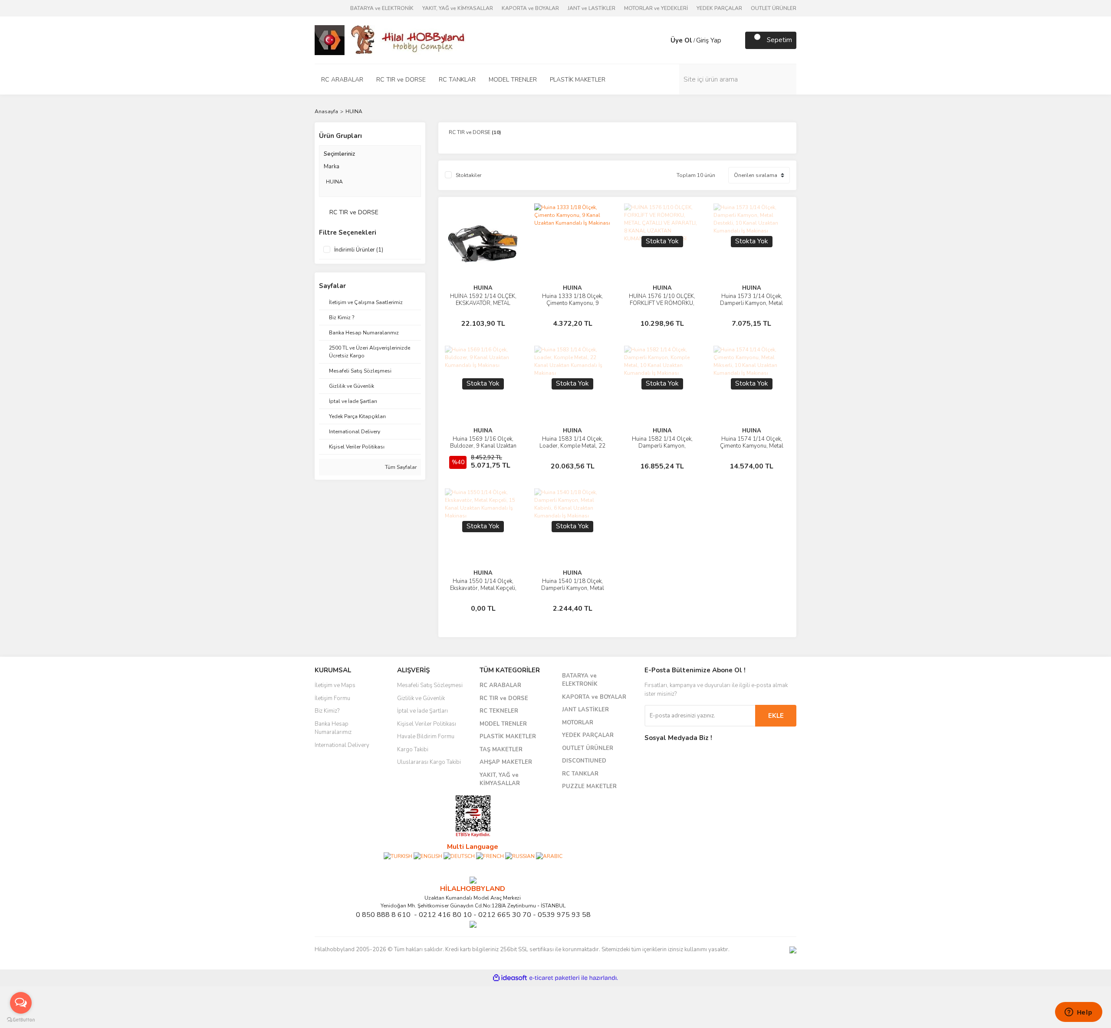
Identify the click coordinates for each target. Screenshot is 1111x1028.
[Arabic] (549, 855)
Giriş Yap (708, 40)
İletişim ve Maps (335, 685)
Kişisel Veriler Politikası (426, 724)
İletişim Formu (332, 698)
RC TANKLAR (580, 774)
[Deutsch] (459, 855)
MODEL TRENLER (503, 724)
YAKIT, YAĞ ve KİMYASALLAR (457, 8)
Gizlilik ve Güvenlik (421, 698)
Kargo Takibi (412, 749)
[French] (490, 855)
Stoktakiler (468, 175)
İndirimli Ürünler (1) (358, 250)
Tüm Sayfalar (400, 467)
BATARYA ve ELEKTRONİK (382, 8)
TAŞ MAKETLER (501, 749)
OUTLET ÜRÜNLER (773, 8)
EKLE (776, 715)
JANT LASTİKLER (585, 710)
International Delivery (342, 745)
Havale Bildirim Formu (425, 736)
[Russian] (520, 855)
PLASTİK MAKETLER (508, 736)
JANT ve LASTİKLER (591, 8)
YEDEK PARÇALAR (719, 8)
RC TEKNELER (499, 711)
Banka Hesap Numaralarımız (333, 728)
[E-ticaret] (554, 978)
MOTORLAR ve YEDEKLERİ (656, 8)
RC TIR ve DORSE (504, 698)
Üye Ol (681, 40)
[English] (428, 855)
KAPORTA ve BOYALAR (530, 8)
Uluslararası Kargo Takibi (429, 762)
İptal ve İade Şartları (422, 711)
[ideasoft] (510, 978)
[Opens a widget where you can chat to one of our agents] (1078, 1013)
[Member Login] (661, 40)
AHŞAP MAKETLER (506, 762)
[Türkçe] (398, 855)
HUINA (353, 111)
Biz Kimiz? (327, 711)
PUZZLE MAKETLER (589, 786)
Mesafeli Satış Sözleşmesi (430, 685)
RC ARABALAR (500, 685)
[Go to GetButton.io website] (21, 1019)
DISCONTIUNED (584, 761)
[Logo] (391, 39)
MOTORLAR (577, 723)
